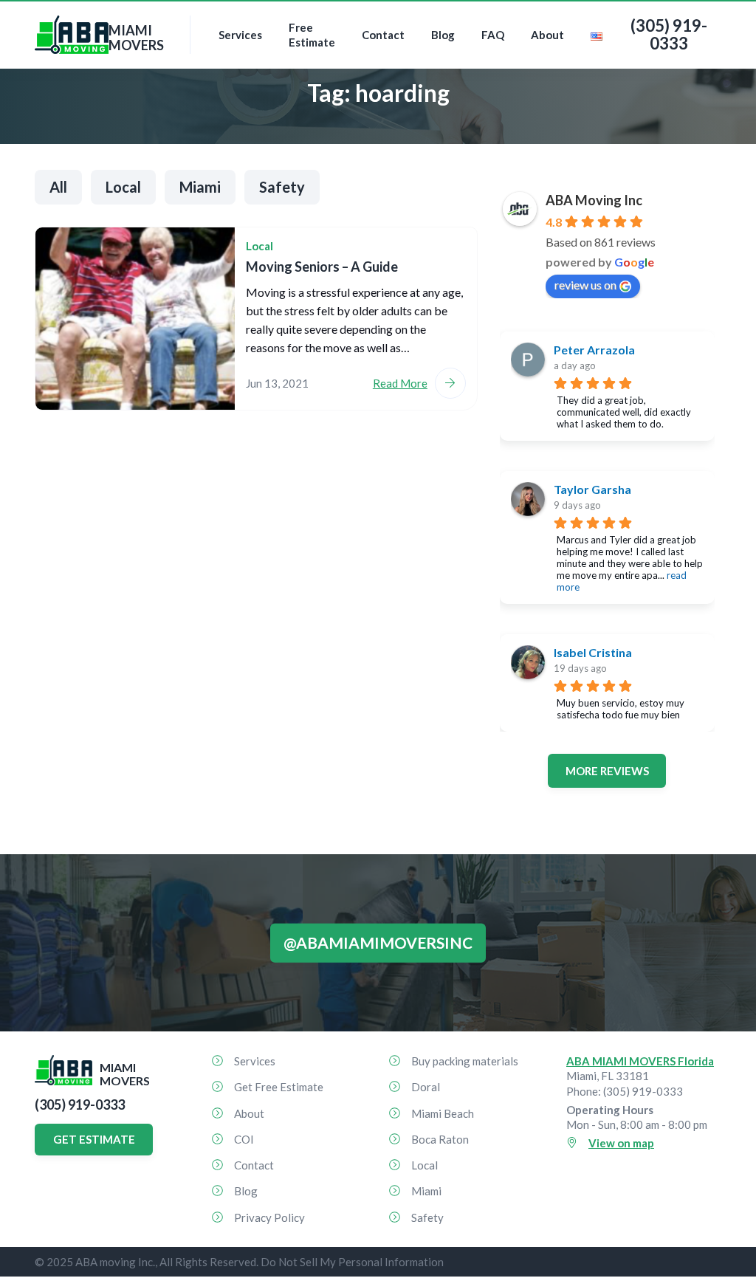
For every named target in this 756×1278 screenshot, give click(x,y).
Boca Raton (440, 1139)
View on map (621, 1143)
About (547, 34)
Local (123, 187)
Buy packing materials (464, 1061)
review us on (585, 285)
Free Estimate (312, 35)
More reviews (607, 770)
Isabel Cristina (593, 652)
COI (244, 1139)
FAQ (492, 34)
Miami (200, 187)
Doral (425, 1086)
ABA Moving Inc (594, 200)
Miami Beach (442, 1113)
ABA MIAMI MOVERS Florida (640, 1061)
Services (240, 34)
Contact (383, 34)
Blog (443, 34)
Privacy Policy (269, 1217)
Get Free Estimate (278, 1086)
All (58, 187)
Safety (282, 187)
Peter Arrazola (594, 350)
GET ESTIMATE (94, 1139)
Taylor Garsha (592, 489)
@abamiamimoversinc (378, 942)
